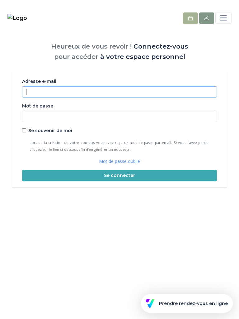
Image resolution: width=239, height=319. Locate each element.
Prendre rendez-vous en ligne (193, 303)
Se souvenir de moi (50, 130)
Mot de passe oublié (119, 161)
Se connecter (119, 175)
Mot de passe (37, 106)
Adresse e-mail (39, 81)
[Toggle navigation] (223, 17)
